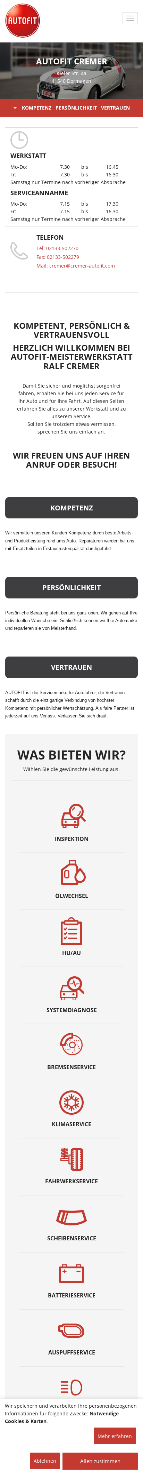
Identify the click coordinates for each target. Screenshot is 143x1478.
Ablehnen (45, 1460)
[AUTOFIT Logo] (22, 21)
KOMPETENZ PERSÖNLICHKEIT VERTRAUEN (76, 107)
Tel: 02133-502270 (57, 248)
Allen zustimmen (100, 1460)
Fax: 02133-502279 (57, 257)
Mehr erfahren (115, 1436)
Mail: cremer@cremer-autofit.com (75, 265)
